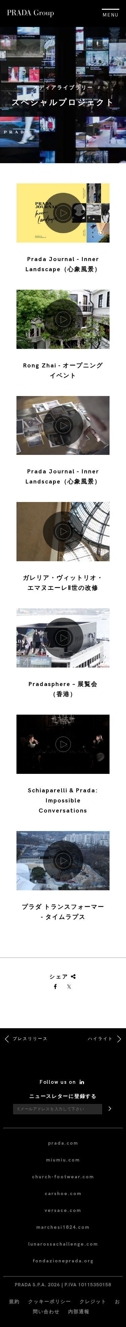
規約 (14, 1301)
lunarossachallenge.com (63, 1244)
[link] (56, 987)
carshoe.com (63, 1193)
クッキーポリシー (49, 1301)
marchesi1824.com (63, 1227)
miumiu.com (63, 1160)
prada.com (63, 1143)
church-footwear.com (63, 1177)
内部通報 (79, 1312)
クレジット (93, 1301)
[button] (62, 233)
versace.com (63, 1210)
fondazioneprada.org (63, 1261)
